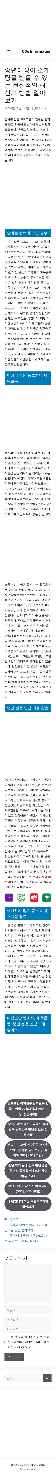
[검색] (47, 1378)
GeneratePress (28, 1469)
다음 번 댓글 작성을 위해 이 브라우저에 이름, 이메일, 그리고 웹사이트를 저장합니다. (28, 1342)
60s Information (37, 51)
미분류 (13, 1219)
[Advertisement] (28, 27)
